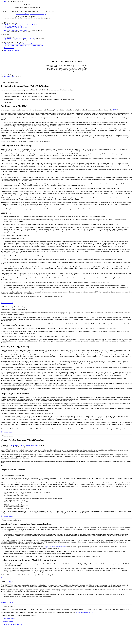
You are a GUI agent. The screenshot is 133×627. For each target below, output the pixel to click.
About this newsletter (11, 50)
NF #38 (115, 110)
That (10, 582)
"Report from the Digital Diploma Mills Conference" (23, 445)
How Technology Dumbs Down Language (16, 30)
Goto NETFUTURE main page (13, 624)
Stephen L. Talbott (22, 14)
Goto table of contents (7, 303)
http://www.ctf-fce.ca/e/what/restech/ (55, 546)
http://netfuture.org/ (9, 618)
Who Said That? (9, 48)
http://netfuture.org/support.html (84, 612)
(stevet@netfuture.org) (38, 14)
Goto (5, 1)
